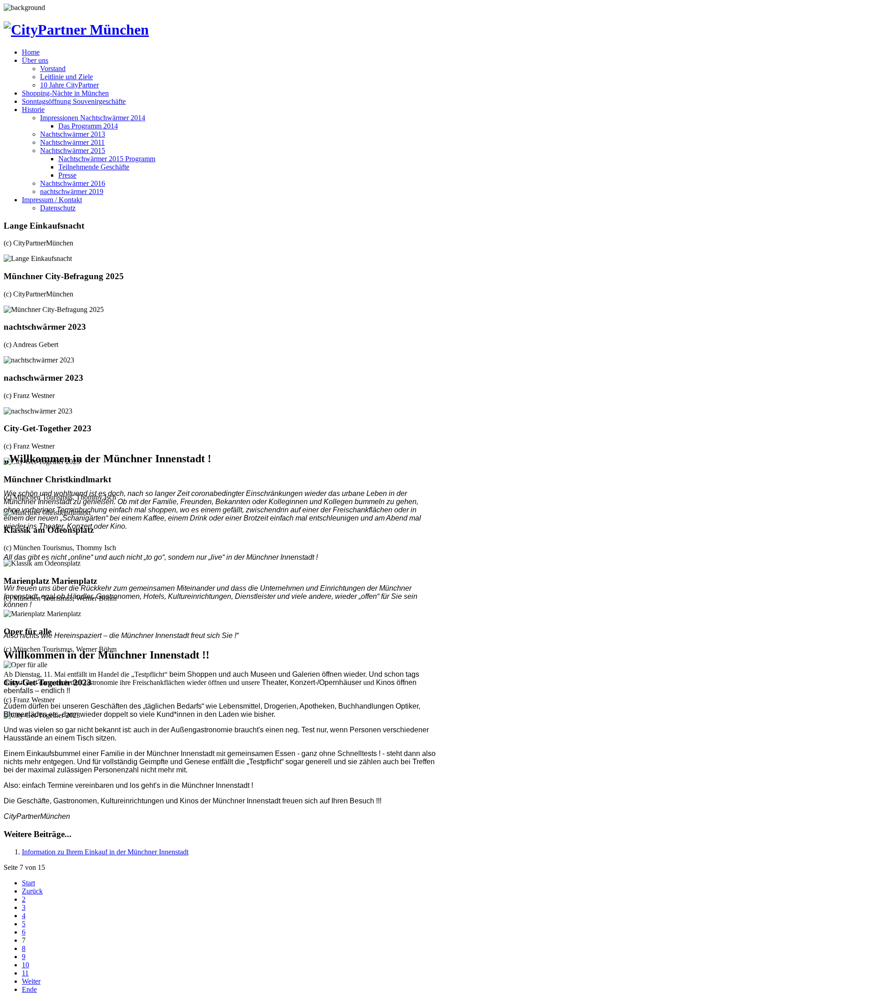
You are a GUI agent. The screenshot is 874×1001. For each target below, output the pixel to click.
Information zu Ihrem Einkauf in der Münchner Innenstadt (105, 852)
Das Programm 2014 (88, 126)
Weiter (31, 981)
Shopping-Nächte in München (65, 93)
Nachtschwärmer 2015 (72, 150)
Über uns (35, 60)
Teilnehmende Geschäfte (93, 167)
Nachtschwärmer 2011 (72, 142)
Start (28, 883)
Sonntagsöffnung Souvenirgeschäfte (74, 101)
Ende (29, 989)
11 (25, 973)
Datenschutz (58, 208)
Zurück (32, 891)
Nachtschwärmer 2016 (72, 183)
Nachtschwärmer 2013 (72, 134)
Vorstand (53, 68)
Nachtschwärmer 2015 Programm (106, 159)
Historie (33, 109)
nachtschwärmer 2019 (71, 191)
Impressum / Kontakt (52, 200)
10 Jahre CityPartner (69, 85)
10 (25, 965)
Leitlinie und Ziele (66, 77)
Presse (67, 175)
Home (31, 52)
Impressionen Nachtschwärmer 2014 (92, 118)
